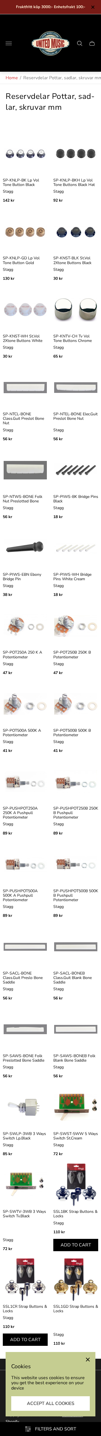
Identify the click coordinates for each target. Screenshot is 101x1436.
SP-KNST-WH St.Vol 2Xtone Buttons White (22, 338)
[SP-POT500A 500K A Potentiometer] (25, 704)
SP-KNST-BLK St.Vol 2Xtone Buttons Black (72, 260)
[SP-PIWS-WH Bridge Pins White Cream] (75, 548)
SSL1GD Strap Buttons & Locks (75, 1308)
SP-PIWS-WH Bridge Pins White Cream (72, 576)
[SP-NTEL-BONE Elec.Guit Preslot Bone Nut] (75, 387)
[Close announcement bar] (92, 7)
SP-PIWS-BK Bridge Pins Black (75, 499)
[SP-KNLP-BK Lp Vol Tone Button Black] (25, 153)
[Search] (80, 43)
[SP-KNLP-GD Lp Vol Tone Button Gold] (25, 231)
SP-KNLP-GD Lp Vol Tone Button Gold (21, 260)
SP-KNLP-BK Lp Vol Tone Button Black (21, 182)
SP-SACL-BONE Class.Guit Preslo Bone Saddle (23, 978)
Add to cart (76, 1245)
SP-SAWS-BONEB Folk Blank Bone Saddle (74, 1058)
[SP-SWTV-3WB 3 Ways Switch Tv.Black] (25, 1185)
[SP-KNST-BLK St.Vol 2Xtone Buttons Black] (75, 231)
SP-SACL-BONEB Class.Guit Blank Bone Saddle (72, 978)
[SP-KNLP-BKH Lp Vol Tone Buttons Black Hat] (75, 153)
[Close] (88, 1359)
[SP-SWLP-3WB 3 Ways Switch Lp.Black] (25, 1107)
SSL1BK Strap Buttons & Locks (75, 1213)
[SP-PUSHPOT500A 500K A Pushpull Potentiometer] (25, 864)
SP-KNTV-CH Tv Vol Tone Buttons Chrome (72, 338)
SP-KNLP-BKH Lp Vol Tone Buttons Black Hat (74, 182)
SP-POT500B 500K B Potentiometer (72, 732)
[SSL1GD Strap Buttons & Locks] (75, 1280)
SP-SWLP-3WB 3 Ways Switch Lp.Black (24, 1136)
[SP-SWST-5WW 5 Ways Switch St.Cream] (75, 1107)
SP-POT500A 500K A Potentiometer (22, 732)
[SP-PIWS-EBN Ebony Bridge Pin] (25, 548)
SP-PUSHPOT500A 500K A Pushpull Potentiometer (20, 895)
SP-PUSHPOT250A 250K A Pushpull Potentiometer (20, 813)
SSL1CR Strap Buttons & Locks (25, 1308)
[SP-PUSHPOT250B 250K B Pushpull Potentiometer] (75, 781)
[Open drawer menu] (9, 43)
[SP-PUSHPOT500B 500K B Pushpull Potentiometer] (75, 864)
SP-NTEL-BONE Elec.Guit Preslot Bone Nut (75, 416)
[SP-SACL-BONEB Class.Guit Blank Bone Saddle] (75, 946)
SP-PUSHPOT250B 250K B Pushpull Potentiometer (75, 813)
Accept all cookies (50, 1403)
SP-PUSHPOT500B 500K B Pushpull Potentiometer (75, 895)
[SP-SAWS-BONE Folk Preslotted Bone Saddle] (25, 1029)
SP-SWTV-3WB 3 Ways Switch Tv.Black (24, 1213)
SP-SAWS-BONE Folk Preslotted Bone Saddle (23, 1058)
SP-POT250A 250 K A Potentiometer (22, 654)
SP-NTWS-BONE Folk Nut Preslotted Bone (22, 499)
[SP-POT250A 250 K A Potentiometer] (25, 625)
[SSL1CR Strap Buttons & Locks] (25, 1280)
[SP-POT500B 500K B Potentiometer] (75, 704)
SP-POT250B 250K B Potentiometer (72, 654)
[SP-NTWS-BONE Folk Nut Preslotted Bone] (25, 470)
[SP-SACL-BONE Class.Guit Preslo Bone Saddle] (25, 946)
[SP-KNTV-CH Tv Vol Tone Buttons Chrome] (75, 309)
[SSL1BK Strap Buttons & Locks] (75, 1185)
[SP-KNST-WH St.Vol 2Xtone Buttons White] (25, 309)
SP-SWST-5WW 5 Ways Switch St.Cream (75, 1136)
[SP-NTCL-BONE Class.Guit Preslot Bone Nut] (25, 387)
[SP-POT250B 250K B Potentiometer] (75, 625)
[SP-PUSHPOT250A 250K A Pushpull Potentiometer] (25, 781)
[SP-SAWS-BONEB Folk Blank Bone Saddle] (75, 1029)
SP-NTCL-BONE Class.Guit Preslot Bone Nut (23, 418)
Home (12, 78)
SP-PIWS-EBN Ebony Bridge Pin (22, 576)
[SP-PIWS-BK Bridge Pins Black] (75, 470)
